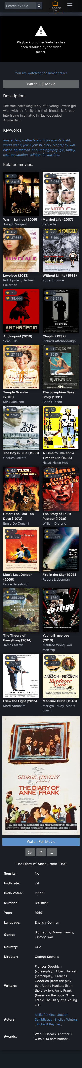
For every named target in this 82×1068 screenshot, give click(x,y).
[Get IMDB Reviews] (30, 852)
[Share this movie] (41, 852)
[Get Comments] (52, 852)
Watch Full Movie (41, 841)
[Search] (39, 5)
